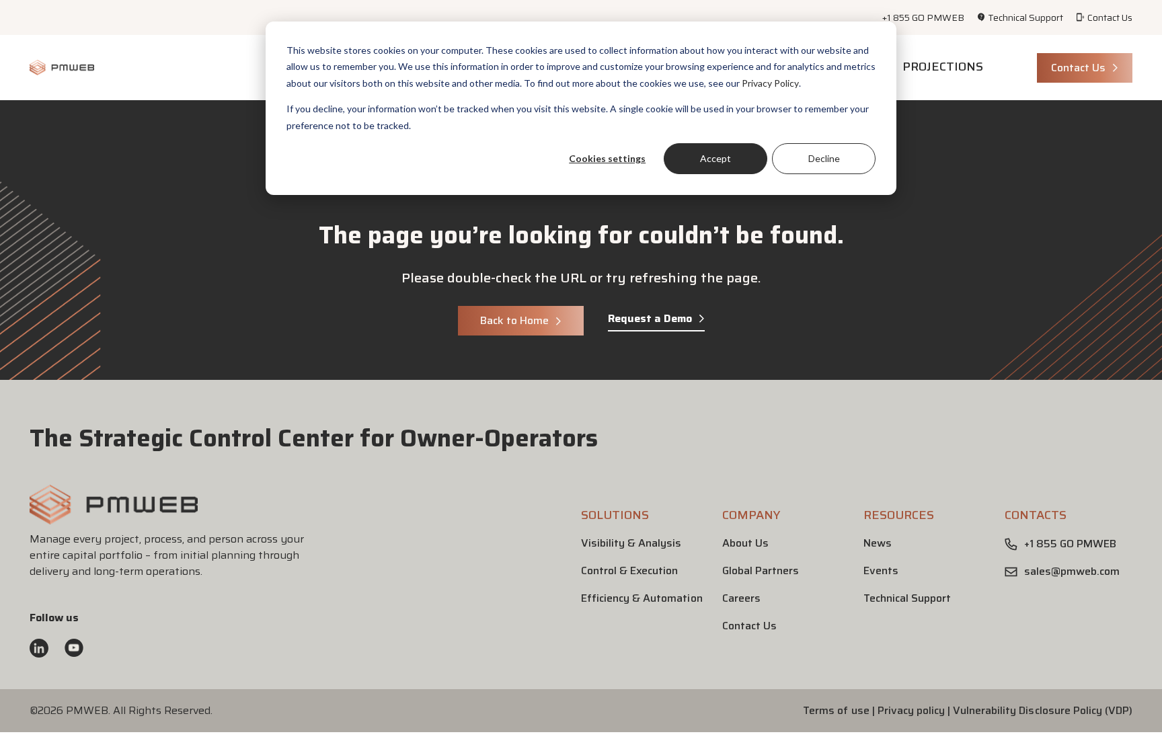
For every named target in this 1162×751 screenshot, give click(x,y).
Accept (715, 158)
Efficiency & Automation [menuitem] (642, 598)
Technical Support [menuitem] (1025, 17)
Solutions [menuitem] (615, 515)
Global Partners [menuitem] (760, 570)
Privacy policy (911, 710)
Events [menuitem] (880, 570)
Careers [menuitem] (741, 598)
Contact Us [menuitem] (1109, 17)
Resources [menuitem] (898, 515)
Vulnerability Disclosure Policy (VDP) (1042, 710)
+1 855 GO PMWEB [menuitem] (923, 17)
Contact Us (1078, 67)
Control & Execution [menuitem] (629, 570)
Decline (824, 158)
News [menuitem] (877, 543)
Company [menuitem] (751, 515)
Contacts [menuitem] (1036, 515)
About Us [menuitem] (745, 543)
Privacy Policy (770, 83)
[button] (114, 519)
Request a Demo (650, 319)
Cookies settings (607, 158)
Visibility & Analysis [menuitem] (631, 543)
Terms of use (836, 710)
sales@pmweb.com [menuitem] (1072, 571)
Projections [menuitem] (942, 66)
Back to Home (514, 320)
